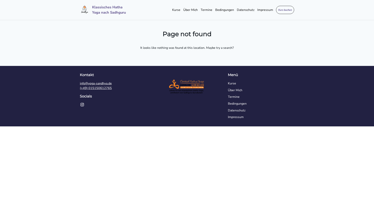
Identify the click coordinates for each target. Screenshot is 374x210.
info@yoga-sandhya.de (96, 83)
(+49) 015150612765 (96, 88)
